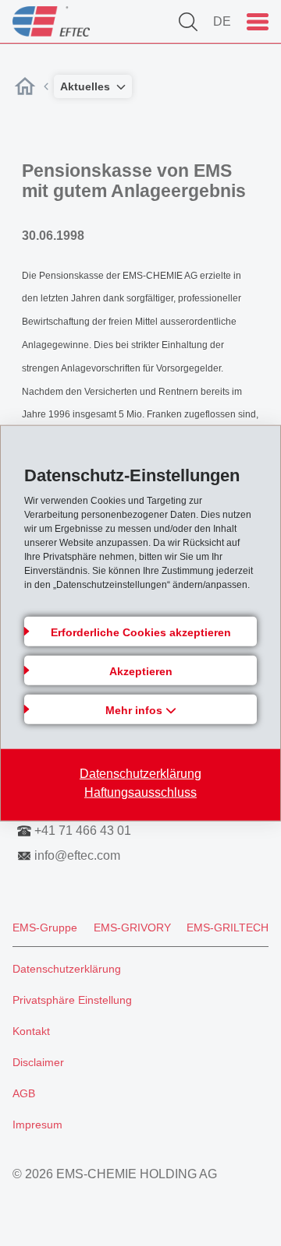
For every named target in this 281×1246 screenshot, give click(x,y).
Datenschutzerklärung (140, 773)
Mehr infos (135, 709)
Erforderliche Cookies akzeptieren (141, 631)
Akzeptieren (141, 670)
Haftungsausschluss (140, 791)
